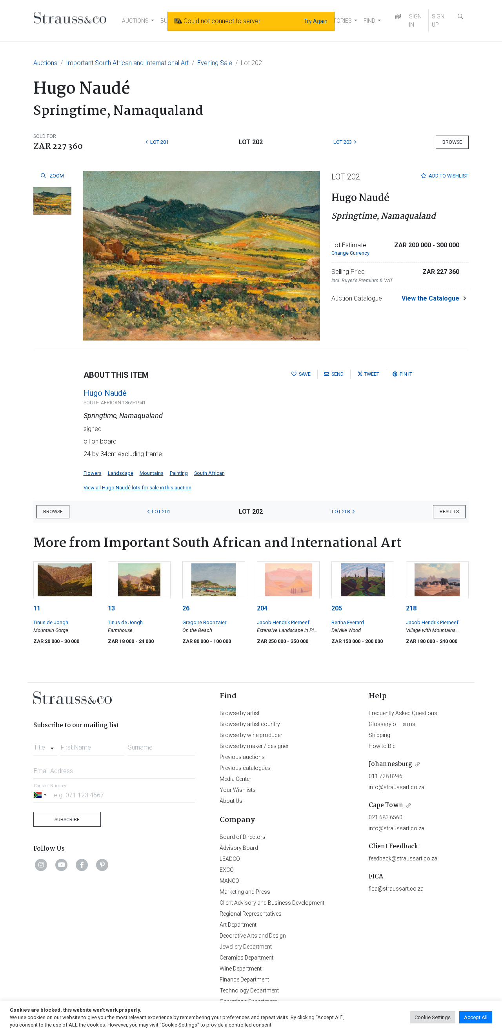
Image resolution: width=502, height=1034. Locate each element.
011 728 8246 (385, 776)
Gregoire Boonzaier (204, 622)
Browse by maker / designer (254, 746)
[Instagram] (41, 864)
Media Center (235, 779)
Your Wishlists (238, 790)
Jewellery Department (246, 946)
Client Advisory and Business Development (272, 903)
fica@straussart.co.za (396, 889)
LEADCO (230, 859)
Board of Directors (243, 837)
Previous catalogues (245, 768)
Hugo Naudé (105, 393)
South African (209, 473)
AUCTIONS (135, 21)
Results (449, 511)
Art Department (238, 925)
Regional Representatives (251, 914)
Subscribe (67, 819)
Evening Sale (214, 63)
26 (185, 608)
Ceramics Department (246, 957)
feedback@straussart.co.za (403, 858)
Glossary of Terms (392, 724)
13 (111, 608)
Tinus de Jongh (50, 622)
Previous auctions (242, 757)
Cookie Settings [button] (433, 1017)
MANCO (229, 881)
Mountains (152, 473)
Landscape (120, 473)
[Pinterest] (102, 864)
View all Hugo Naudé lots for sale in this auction (137, 488)
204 (262, 608)
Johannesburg (390, 764)
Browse (452, 142)
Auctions (45, 63)
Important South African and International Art (127, 63)
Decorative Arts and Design (253, 936)
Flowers (93, 473)
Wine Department (241, 968)
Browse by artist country (250, 724)
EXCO (227, 870)
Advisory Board (239, 848)
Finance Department (244, 979)
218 (411, 608)
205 (336, 608)
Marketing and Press (245, 892)
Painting (179, 473)
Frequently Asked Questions (403, 713)
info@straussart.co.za (396, 787)
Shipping (379, 735)
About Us (231, 801)
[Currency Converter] (398, 16)
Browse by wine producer (251, 735)
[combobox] (45, 745)
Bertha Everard (347, 622)
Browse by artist (240, 713)
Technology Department (249, 990)
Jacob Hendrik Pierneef (283, 622)
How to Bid (382, 746)
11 (36, 608)
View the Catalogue (430, 298)
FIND (369, 21)
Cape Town (386, 805)
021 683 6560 (385, 817)
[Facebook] (82, 864)
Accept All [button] (475, 1017)
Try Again (315, 21)
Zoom (56, 176)
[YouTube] (61, 864)
